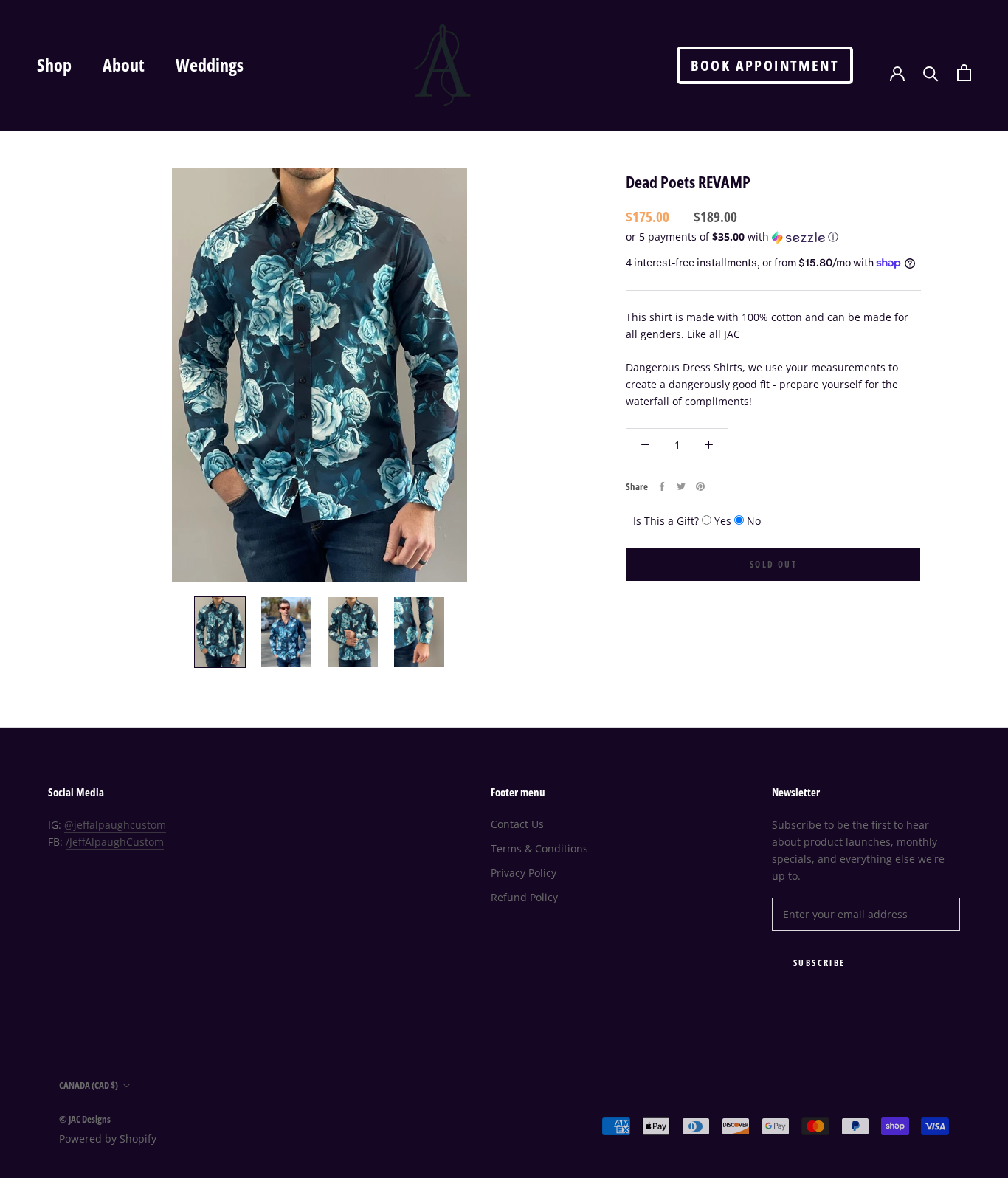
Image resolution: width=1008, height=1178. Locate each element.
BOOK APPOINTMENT (765, 65)
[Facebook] (661, 486)
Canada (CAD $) (88, 1085)
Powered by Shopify (107, 1139)
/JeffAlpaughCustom (115, 842)
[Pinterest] (700, 486)
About (124, 64)
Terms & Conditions (539, 848)
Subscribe (819, 963)
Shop (54, 64)
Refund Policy (524, 897)
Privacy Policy (523, 873)
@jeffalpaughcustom (115, 825)
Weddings (210, 64)
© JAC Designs (85, 1119)
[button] (773, 237)
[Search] (931, 72)
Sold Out (773, 564)
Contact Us (517, 824)
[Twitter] (681, 486)
